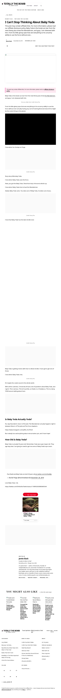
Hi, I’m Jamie (45, 642)
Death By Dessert (26, 648)
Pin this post (30, 495)
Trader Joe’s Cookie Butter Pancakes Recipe (10, 608)
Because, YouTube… (7, 645)
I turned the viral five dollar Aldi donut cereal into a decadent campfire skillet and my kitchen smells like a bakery (24, 611)
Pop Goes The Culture (21, 18)
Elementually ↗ (46, 656)
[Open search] (41, 5)
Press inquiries (46, 653)
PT (16, 670)
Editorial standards (47, 645)
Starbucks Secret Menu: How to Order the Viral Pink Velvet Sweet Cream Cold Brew (37, 608)
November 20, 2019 (37, 478)
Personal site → (45, 577)
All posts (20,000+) (26, 661)
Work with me (45, 650)
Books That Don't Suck (7, 652)
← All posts (8, 15)
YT (4, 676)
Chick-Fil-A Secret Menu (8, 660)
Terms (36, 694)
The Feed (29, 5)
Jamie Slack (23, 558)
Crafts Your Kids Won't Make (29, 645)
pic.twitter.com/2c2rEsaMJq (44, 474)
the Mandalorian (50, 96)
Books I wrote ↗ (46, 648)
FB (10, 676)
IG (4, 670)
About (36, 5)
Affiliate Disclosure (45, 695)
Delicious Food (25, 650)
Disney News (25, 658)
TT (10, 670)
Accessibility (55, 694)
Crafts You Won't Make (27, 642)
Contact (44, 659)
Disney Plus (9, 18)
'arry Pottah (5, 642)
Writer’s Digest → (33, 577)
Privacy (30, 694)
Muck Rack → (23, 577)
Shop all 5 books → (26, 668)
